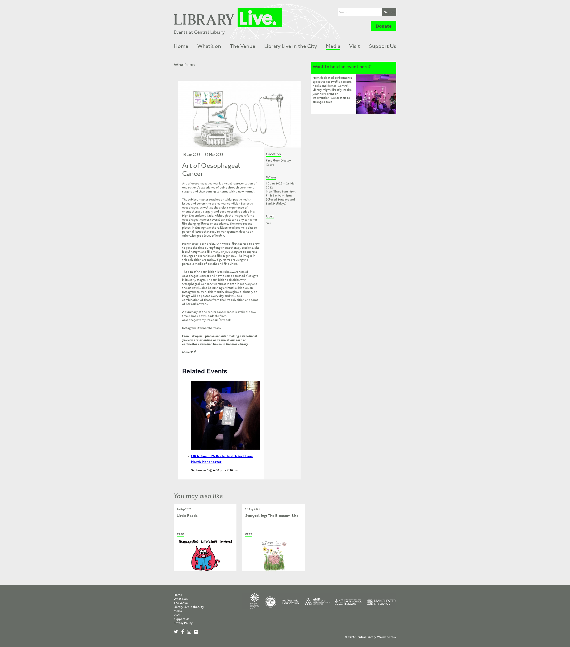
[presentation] (225, 415)
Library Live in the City (290, 46)
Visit (354, 46)
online (207, 340)
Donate (384, 26)
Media (333, 46)
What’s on (209, 46)
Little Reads (187, 515)
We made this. (386, 637)
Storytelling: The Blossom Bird (272, 515)
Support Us (382, 46)
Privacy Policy (183, 623)
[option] (239, 114)
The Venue (242, 46)
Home (181, 46)
